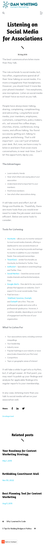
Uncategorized (8, 416)
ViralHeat (11, 298)
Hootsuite (11, 238)
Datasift (14, 301)
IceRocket (11, 266)
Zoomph (27, 298)
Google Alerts (13, 284)
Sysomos (20, 298)
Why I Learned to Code (16, 521)
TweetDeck (12, 259)
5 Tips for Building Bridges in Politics (17, 528)
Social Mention (13, 273)
